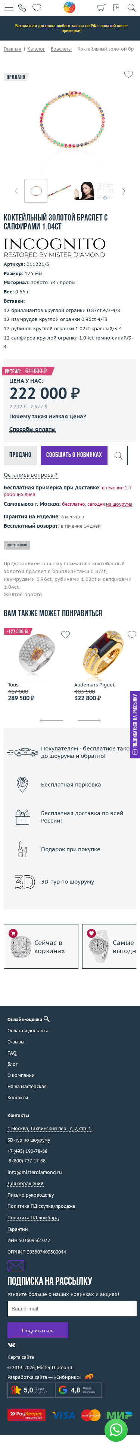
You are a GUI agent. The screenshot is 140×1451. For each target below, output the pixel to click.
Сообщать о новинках (74, 455)
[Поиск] (131, 7)
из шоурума (119, 504)
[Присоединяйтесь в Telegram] (25, 1345)
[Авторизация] (116, 7)
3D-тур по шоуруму (70, 900)
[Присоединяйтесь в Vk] (11, 1345)
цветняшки (17, 545)
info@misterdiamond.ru (34, 1172)
